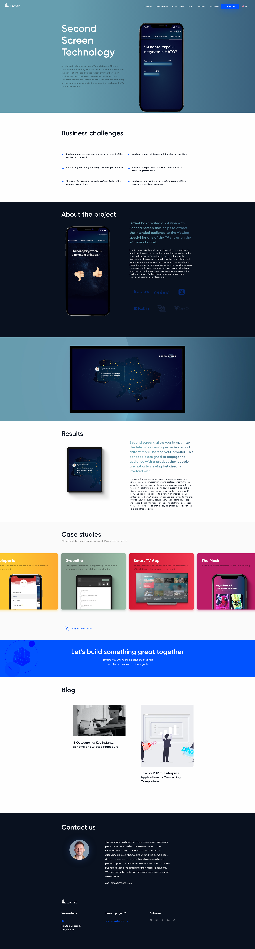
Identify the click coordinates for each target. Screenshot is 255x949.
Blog (190, 6)
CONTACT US (230, 6)
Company (201, 6)
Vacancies (214, 6)
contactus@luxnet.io (116, 921)
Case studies (178, 6)
